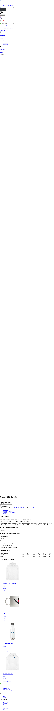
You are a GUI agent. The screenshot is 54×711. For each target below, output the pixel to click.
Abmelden (5, 704)
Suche (3, 9)
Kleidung (25, 507)
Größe (1, 503)
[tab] (28, 510)
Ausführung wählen (7, 590)
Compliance (5, 44)
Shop (1, 52)
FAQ (4, 40)
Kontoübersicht (6, 702)
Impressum (5, 41)
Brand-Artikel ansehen (7, 689)
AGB (4, 709)
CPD (21, 507)
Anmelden (2, 14)
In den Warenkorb (4, 506)
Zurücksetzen (14, 503)
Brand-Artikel (5, 4)
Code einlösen (6, 2)
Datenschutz (5, 43)
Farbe (1, 502)
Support (4, 697)
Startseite (2, 35)
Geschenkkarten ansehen (8, 5)
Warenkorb (5, 703)
